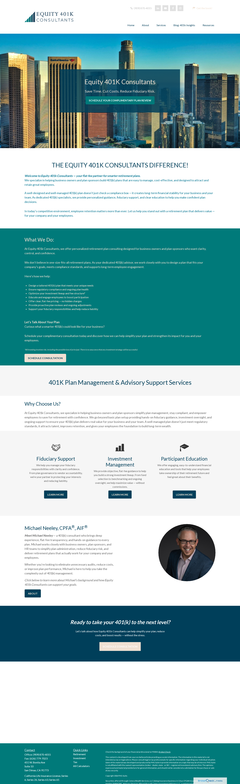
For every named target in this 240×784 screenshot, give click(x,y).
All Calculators (81, 765)
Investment (79, 758)
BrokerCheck (164, 752)
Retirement (79, 754)
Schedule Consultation (120, 646)
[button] (202, 8)
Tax (75, 762)
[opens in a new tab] (210, 780)
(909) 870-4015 (142, 8)
